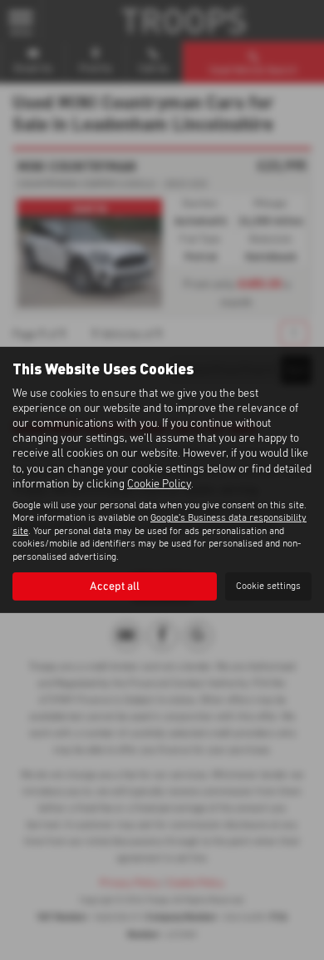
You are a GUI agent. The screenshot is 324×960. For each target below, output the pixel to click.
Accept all (115, 586)
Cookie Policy (159, 484)
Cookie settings (268, 586)
